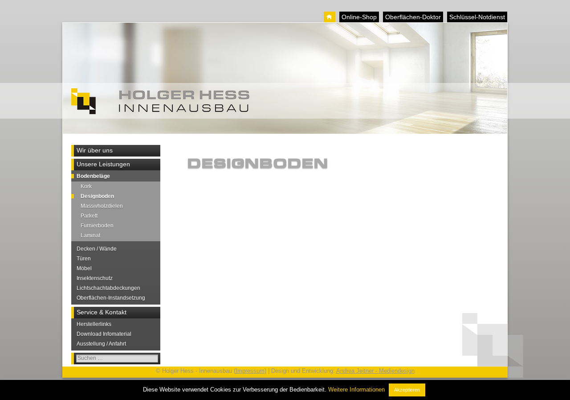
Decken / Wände (97, 249)
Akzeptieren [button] (407, 389)
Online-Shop (359, 17)
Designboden (97, 196)
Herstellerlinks (94, 324)
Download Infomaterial (104, 334)
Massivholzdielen (102, 206)
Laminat (90, 235)
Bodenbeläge (93, 176)
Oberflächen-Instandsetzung (111, 298)
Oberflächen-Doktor (413, 17)
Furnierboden (97, 225)
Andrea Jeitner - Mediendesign (375, 370)
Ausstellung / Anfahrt (101, 344)
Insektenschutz (95, 278)
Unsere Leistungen (103, 164)
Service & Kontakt (101, 312)
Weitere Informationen (356, 389)
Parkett (89, 216)
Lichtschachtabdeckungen (108, 288)
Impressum (250, 370)
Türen (84, 258)
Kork (86, 186)
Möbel (84, 268)
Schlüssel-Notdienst (477, 17)
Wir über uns (95, 150)
